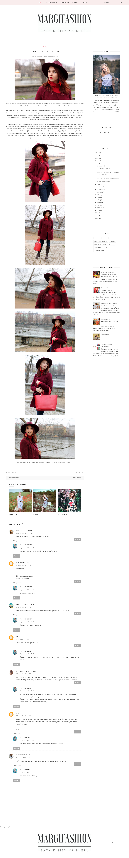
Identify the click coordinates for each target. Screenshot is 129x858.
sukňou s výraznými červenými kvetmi (46, 129)
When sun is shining (107, 272)
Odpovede (17, 541)
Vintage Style (105, 334)
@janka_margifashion (7, 827)
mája (98, 200)
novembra (100, 184)
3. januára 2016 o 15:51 (26, 772)
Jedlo (111, 238)
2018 (96, 155)
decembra (100, 166)
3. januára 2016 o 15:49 (27, 691)
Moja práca (97, 244)
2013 (96, 215)
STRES (35, 515)
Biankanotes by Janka (26, 671)
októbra (99, 187)
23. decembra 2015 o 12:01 (23, 716)
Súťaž (105, 247)
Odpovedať (77, 539)
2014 (96, 213)
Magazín (75, 2)
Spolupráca (65, 2)
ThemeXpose (119, 843)
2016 (96, 161)
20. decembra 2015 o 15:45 (23, 565)
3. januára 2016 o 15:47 (27, 622)
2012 (96, 218)
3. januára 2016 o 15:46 (27, 590)
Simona (19, 636)
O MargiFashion (51, 2)
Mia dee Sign (40, 463)
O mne (105, 244)
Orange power (105, 319)
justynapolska (22, 562)
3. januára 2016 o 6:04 (23, 758)
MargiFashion (25, 463)
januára (99, 210)
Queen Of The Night (103, 181)
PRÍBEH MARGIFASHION (109, 303)
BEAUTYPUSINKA (64, 611)
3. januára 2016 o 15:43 (27, 548)
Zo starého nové (99, 250)
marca (99, 205)
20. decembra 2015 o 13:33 (24, 533)
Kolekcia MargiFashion (100, 241)
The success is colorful (104, 168)
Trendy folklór (105, 288)
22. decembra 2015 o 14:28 (23, 674)
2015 (96, 163)
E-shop (84, 2)
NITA (18, 713)
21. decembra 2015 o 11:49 (23, 639)
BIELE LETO (13, 515)
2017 (96, 158)
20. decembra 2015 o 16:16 (23, 607)
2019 (96, 153)
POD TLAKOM (63, 515)
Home (41, 2)
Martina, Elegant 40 (25, 530)
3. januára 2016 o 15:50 (27, 740)
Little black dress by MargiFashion (108, 178)
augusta (99, 192)
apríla (99, 202)
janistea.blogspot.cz (25, 604)
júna (98, 197)
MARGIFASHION (37, 56)
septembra (100, 189)
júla (98, 195)
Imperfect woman (24, 755)
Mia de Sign (57, 131)
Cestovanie (97, 238)
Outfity (45, 47)
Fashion (105, 238)
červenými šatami (72, 129)
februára (99, 208)
